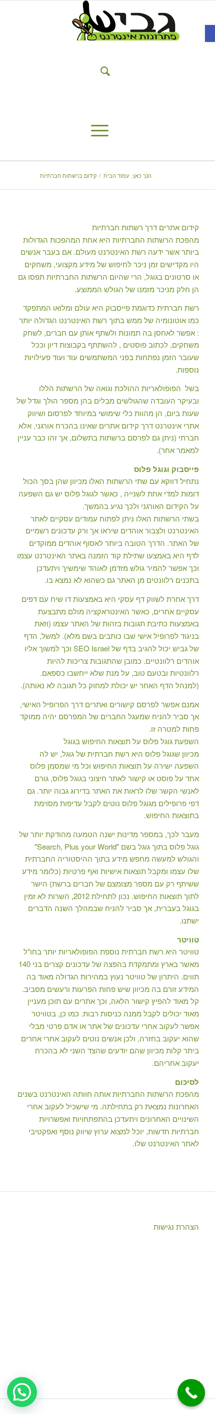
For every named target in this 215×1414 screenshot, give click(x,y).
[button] (210, 33)
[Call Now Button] (191, 1393)
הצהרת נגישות (175, 1226)
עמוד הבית (116, 175)
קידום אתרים (179, 227)
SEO (82, 648)
